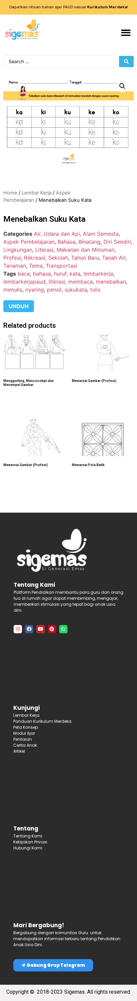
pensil (54, 289)
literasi (57, 281)
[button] (126, 33)
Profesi (12, 257)
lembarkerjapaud (24, 281)
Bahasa (66, 241)
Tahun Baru (85, 257)
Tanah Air (113, 257)
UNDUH (19, 306)
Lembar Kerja (37, 193)
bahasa (42, 273)
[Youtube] (40, 629)
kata (74, 273)
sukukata (76, 289)
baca (24, 273)
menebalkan (111, 281)
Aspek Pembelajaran (29, 241)
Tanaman (14, 265)
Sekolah (58, 257)
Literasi (44, 249)
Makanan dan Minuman (85, 249)
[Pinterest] (52, 629)
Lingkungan (17, 249)
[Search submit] (126, 61)
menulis (12, 289)
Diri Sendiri (117, 241)
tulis (95, 289)
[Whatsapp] (63, 629)
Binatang (89, 241)
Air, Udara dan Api (57, 233)
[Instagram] (18, 629)
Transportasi (61, 265)
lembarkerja (98, 273)
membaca (80, 281)
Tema (36, 265)
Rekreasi (34, 257)
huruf (60, 273)
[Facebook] (29, 629)
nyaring (34, 289)
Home (10, 193)
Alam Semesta (101, 233)
